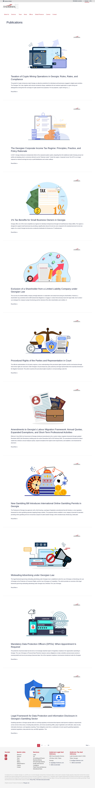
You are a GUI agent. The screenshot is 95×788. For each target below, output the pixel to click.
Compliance (36, 765)
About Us (6, 14)
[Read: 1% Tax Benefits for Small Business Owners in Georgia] (47, 197)
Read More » (14, 91)
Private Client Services (38, 763)
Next (88, 745)
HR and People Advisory (39, 761)
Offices (31, 14)
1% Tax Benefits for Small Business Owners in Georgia (38, 220)
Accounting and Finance (39, 758)
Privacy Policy (33, 779)
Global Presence (39, 14)
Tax (34, 756)
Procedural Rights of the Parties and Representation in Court (41, 360)
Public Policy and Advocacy (39, 767)
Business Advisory (37, 760)
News (25, 14)
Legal (34, 754)
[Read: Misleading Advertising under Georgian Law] (47, 552)
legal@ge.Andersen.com (57, 762)
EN (90, 1)
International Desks (37, 769)
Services (13, 14)
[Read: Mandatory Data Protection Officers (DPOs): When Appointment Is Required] (47, 621)
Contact (55, 14)
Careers (48, 14)
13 (48, 745)
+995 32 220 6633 (76, 762)
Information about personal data (43, 779)
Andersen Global (8, 1)
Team (20, 14)
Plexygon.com (26, 782)
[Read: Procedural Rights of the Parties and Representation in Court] (47, 338)
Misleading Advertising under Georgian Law (32, 575)
